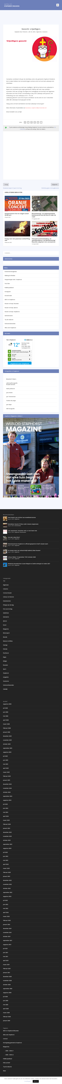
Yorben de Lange (11, 400)
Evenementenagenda (11, 271)
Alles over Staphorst (10, 327)
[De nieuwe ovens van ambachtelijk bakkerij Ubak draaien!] (5, 551)
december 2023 (7, 832)
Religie (5, 661)
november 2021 (7, 932)
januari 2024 (6, 828)
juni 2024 (5, 808)
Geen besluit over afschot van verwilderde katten (22, 517)
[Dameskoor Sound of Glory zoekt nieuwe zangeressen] (5, 525)
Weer (4, 1071)
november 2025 (7, 740)
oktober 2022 (6, 888)
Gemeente (6, 617)
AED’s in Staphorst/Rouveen (11, 1030)
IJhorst (5, 621)
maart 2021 (6, 964)
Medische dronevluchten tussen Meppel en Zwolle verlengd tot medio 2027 (29, 563)
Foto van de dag (7, 609)
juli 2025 (5, 756)
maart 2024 (6, 820)
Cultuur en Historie (8, 597)
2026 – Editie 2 (9, 1054)
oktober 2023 (6, 840)
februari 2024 (7, 824)
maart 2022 (6, 916)
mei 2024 (5, 812)
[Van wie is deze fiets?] (5, 538)
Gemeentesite (9, 315)
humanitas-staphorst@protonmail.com (36, 108)
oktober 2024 (6, 792)
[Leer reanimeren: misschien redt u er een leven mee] (5, 532)
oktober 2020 (6, 984)
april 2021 (6, 960)
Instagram (8, 291)
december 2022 (7, 880)
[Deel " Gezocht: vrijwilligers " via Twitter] (28, 122)
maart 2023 (6, 868)
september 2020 (7, 988)
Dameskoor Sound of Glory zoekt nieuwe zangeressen (23, 524)
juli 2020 (5, 996)
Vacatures (44, 32)
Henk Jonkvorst (10, 388)
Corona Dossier (7, 593)
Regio (4, 657)
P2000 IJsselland (9, 287)
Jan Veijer (9, 404)
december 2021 (7, 928)
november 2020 (7, 980)
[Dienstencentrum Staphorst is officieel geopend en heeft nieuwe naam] (5, 545)
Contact (5, 1038)
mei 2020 (5, 1004)
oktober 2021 (6, 936)
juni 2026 (5, 712)
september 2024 (7, 796)
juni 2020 (5, 1000)
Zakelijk (5, 689)
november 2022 (7, 884)
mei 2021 (5, 956)
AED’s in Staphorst (10, 299)
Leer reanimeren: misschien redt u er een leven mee (22, 530)
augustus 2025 (7, 752)
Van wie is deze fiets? (14, 537)
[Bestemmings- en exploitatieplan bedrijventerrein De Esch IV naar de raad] (44, 203)
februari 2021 (7, 968)
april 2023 (6, 864)
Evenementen (18, 525)
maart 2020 (6, 1012)
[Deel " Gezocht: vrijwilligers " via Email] (41, 122)
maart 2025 (6, 772)
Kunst (4, 625)
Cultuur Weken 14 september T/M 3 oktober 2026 (22, 557)
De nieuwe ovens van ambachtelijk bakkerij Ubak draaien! (24, 550)
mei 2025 (5, 764)
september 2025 (7, 748)
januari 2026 (6, 732)
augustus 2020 (7, 992)
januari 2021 (6, 972)
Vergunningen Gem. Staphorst (13, 279)
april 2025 (6, 768)
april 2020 (6, 1008)
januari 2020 (6, 1020)
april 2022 (6, 912)
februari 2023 (7, 872)
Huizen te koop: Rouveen (12, 303)
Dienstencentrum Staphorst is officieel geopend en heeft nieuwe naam (28, 544)
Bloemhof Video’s (11, 379)
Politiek (5, 649)
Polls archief (6, 1062)
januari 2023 (6, 876)
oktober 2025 (6, 744)
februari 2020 (7, 1016)
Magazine (6, 629)
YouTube (7, 283)
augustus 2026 (7, 704)
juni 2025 (5, 760)
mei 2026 (5, 716)
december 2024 (7, 784)
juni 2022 (5, 904)
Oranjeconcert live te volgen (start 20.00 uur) (17, 214)
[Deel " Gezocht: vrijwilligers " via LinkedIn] (38, 122)
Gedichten (6, 613)
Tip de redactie (9, 319)
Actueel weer (8, 295)
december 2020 (7, 976)
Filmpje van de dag (8, 605)
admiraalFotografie (11, 383)
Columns (5, 589)
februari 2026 (7, 728)
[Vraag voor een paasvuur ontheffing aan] (17, 228)
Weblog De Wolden (10, 275)
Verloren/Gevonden (10, 323)
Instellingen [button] (27, 1081)
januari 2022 (6, 924)
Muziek (5, 637)
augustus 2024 (7, 800)
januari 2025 (6, 780)
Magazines (6, 1046)
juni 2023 (5, 856)
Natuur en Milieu (8, 641)
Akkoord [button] (36, 1081)
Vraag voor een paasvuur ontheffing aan (17, 239)
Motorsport (6, 633)
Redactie (25, 32)
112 (4, 581)
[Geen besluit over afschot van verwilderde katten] (5, 519)
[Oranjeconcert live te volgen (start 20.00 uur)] (17, 203)
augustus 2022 (7, 896)
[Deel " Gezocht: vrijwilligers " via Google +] (31, 122)
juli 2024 (5, 804)
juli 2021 (5, 948)
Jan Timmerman (11, 396)
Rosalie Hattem (10, 384)
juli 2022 (5, 900)
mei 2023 (5, 860)
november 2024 (7, 788)
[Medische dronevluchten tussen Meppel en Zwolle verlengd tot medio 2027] (5, 565)
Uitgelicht (6, 677)
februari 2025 (7, 776)
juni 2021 (5, 952)
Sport (4, 669)
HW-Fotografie (10, 408)
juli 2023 (5, 852)
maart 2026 (6, 724)
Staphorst (6, 673)
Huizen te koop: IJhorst (11, 307)
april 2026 (6, 720)
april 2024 (6, 816)
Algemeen (39, 32)
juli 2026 (5, 708)
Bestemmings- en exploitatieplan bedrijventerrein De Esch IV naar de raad (44, 215)
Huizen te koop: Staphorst (12, 311)
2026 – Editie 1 (9, 1050)
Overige (5, 645)
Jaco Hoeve (9, 392)
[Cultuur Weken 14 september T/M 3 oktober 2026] (5, 558)
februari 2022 (7, 920)
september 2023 (7, 844)
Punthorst (6, 653)
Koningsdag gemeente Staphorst (12, 1042)
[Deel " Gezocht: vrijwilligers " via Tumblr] (34, 122)
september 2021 (7, 940)
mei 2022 (5, 908)
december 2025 (7, 736)
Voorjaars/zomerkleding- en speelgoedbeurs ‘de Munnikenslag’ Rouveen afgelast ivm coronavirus (43, 240)
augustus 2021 (7, 944)
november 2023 (7, 836)
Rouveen (5, 665)
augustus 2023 (7, 848)
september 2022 (7, 892)
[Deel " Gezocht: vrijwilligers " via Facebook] (25, 122)
